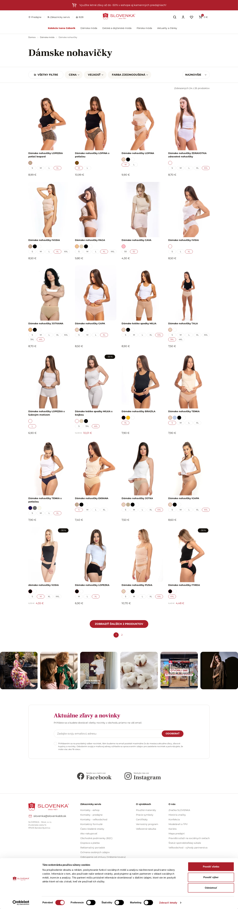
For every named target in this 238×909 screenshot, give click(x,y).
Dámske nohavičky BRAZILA (138, 411)
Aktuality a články (167, 28)
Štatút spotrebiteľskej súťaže (185, 842)
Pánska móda (144, 28)
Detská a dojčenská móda (116, 28)
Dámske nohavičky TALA (183, 323)
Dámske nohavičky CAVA (136, 240)
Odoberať (173, 733)
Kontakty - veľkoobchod (93, 819)
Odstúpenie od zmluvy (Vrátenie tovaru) (103, 857)
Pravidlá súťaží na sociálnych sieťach (189, 838)
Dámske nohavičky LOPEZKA (92, 585)
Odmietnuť (211, 887)
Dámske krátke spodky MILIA (139, 323)
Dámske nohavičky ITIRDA (184, 585)
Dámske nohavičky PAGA (90, 240)
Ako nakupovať (88, 833)
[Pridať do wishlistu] (66, 612)
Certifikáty (142, 819)
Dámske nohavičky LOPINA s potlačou (92, 155)
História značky (177, 814)
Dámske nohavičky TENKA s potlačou (45, 500)
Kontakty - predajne (91, 814)
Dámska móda (88, 28)
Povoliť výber (211, 877)
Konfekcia (174, 819)
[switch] (91, 902)
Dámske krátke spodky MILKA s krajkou (93, 413)
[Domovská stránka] (119, 16)
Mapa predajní (177, 833)
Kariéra (172, 828)
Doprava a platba (90, 842)
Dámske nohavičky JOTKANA (45, 323)
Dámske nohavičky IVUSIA (44, 240)
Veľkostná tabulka (146, 828)
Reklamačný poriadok (92, 847)
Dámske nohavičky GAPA (90, 323)
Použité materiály (146, 810)
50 (125, 251)
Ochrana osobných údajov (95, 852)
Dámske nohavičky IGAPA (183, 498)
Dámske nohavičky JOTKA (137, 498)
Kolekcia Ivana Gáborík (61, 28)
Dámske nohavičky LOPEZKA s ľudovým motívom (46, 413)
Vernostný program (147, 824)
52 (134, 251)
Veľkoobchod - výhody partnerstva (188, 847)
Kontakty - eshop (89, 810)
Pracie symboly (144, 814)
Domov (32, 37)
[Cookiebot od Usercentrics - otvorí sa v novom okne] (21, 902)
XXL (206, 168)
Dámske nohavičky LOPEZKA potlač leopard (45, 155)
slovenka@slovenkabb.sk (50, 816)
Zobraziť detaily (168, 902)
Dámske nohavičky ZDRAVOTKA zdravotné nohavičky (187, 155)
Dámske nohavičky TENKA (184, 411)
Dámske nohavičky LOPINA (138, 153)
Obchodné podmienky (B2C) (96, 838)
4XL (41, 339)
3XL (32, 339)
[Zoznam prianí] (191, 17)
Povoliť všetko (211, 866)
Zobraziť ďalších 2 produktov (119, 623)
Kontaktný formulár (91, 824)
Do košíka (47, 612)
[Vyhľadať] (174, 17)
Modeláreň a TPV (178, 824)
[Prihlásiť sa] (183, 17)
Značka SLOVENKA (179, 810)
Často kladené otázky (92, 828)
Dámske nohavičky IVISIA (183, 240)
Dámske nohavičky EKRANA (91, 498)
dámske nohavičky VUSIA (43, 585)
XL (57, 168)
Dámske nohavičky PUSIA (137, 585)
